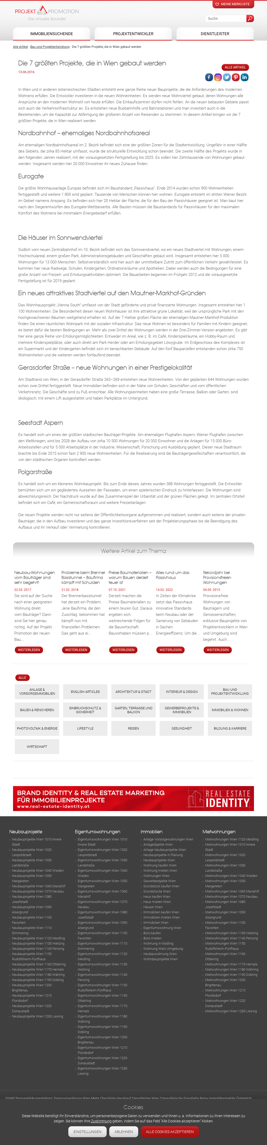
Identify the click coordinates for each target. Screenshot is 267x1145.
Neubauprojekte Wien (159, 860)
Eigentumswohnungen (97, 831)
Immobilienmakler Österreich (230, 1098)
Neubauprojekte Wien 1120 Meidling (38, 938)
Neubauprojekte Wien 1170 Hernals (38, 969)
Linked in (244, 77)
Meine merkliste (235, 4)
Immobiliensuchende (51, 33)
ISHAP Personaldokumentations (29, 1098)
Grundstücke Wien (157, 891)
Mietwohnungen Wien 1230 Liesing (231, 1011)
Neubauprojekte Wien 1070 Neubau (38, 891)
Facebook (209, 77)
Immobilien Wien (155, 923)
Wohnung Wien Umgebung (163, 949)
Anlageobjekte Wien (158, 844)
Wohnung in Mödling (158, 943)
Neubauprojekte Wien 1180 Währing (38, 975)
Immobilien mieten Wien (161, 917)
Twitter (227, 77)
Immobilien (151, 831)
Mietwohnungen (219, 831)
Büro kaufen (152, 933)
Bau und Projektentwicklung (50, 47)
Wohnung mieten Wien (160, 870)
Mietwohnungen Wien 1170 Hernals (231, 964)
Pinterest (236, 77)
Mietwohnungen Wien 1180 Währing (231, 969)
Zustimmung (101, 1121)
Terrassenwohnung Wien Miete (76, 1098)
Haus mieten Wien (157, 902)
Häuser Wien (152, 907)
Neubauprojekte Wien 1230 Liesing (37, 1016)
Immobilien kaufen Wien (161, 912)
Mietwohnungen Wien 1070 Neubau (231, 897)
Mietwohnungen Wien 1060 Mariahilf (232, 891)
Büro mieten (152, 938)
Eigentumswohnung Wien (162, 928)
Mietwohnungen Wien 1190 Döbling (231, 975)
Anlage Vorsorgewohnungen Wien (168, 839)
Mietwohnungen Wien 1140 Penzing (231, 938)
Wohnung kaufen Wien (160, 865)
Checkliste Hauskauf (115, 1098)
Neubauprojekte (25, 831)
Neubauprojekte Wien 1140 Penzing (38, 949)
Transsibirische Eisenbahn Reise (184, 1098)
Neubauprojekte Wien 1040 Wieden (38, 870)
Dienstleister (215, 33)
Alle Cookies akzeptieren (170, 1132)
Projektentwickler (133, 33)
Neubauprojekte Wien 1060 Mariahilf (38, 886)
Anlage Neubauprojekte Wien (164, 850)
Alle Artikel (20, 47)
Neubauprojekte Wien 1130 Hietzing (38, 943)
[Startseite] (47, 13)
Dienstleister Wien (145, 1098)
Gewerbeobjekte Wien (159, 881)
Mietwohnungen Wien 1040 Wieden (231, 876)
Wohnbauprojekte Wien (160, 959)
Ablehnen (123, 1132)
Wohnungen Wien (156, 876)
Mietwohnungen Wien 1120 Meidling (232, 839)
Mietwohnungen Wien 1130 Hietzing (231, 933)
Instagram (218, 77)
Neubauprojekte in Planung (163, 855)
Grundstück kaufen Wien (161, 886)
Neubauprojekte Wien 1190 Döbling (38, 980)
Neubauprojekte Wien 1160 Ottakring (39, 964)
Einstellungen (87, 1132)
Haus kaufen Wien (156, 897)
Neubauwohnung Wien (160, 954)
